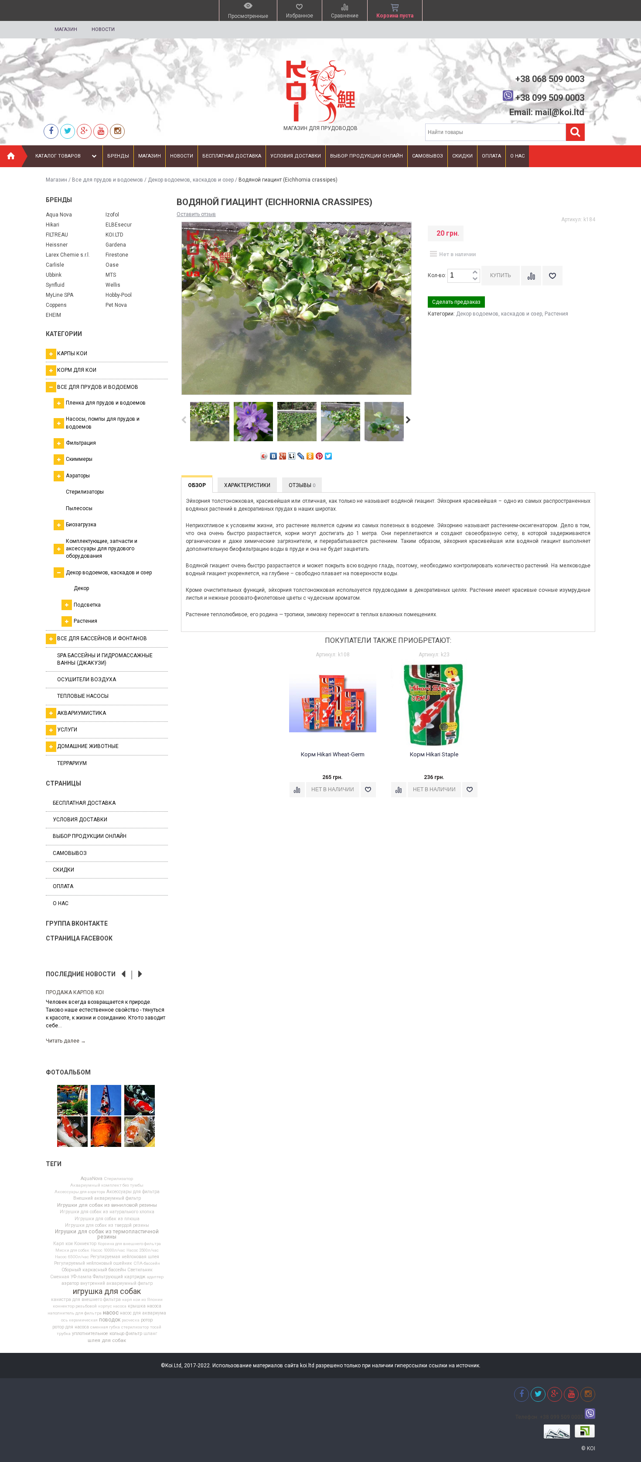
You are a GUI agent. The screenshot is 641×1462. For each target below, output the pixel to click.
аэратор (70, 1283)
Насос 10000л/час (108, 1250)
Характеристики (247, 485)
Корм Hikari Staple (434, 754)
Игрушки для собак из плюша (107, 1219)
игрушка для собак (107, 1291)
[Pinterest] (319, 456)
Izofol (112, 215)
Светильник (140, 1270)
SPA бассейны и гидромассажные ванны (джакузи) (105, 659)
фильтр (134, 1334)
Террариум (72, 763)
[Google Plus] (282, 456)
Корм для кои (76, 370)
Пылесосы (79, 508)
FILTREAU (57, 235)
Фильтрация (81, 443)
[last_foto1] (139, 1132)
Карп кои (63, 1244)
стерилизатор (135, 1327)
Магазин (66, 29)
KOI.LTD (114, 235)
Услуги (67, 730)
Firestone (117, 255)
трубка (64, 1334)
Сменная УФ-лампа (71, 1277)
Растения (85, 621)
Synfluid (55, 285)
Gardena (116, 245)
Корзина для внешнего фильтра (129, 1244)
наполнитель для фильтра (75, 1313)
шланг (150, 1334)
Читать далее (66, 1041)
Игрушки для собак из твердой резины (107, 1225)
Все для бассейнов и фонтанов (102, 638)
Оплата (491, 156)
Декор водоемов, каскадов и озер (191, 180)
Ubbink (53, 275)
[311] (72, 1100)
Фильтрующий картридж (119, 1277)
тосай (155, 1327)
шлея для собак (107, 1340)
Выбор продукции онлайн (366, 156)
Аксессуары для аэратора (80, 1192)
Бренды (118, 156)
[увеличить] (474, 272)
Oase (112, 265)
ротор (147, 1320)
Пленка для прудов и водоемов (106, 403)
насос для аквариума (143, 1313)
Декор (81, 588)
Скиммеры (79, 459)
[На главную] (11, 156)
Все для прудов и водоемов (107, 180)
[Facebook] (51, 131)
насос (111, 1312)
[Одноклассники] (310, 456)
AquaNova (91, 1179)
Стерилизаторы (85, 492)
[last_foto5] (106, 1100)
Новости (103, 29)
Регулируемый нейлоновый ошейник (93, 1263)
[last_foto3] (72, 1132)
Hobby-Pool (119, 295)
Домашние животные (88, 746)
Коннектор (85, 1244)
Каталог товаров (58, 156)
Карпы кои (72, 353)
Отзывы (302, 485)
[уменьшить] (474, 279)
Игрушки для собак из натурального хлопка (107, 1212)
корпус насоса (112, 1306)
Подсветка (87, 605)
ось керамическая (79, 1320)
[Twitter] (68, 131)
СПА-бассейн (146, 1263)
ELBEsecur (119, 225)
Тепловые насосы (83, 696)
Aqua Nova (59, 215)
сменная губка (105, 1327)
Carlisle (55, 265)
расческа (131, 1320)
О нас (517, 156)
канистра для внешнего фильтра (86, 1299)
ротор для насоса (70, 1327)
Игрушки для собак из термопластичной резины (107, 1234)
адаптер (155, 1277)
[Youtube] (101, 131)
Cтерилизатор (118, 1179)
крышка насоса (144, 1306)
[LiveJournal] (301, 456)
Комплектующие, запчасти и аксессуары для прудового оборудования (101, 548)
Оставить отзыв (196, 214)
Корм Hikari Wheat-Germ (333, 754)
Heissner (57, 245)
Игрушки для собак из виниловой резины (107, 1205)
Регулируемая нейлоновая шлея (124, 1257)
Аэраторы (78, 476)
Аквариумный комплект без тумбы (106, 1185)
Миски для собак (72, 1250)
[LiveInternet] (292, 456)
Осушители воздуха (86, 679)
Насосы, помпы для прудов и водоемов (103, 422)
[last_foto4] (106, 1132)
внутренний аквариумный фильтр (116, 1283)
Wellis (113, 285)
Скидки (462, 156)
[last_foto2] (139, 1100)
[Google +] (84, 131)
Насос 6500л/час (72, 1257)
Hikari (52, 225)
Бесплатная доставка (231, 156)
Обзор (197, 485)
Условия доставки (295, 156)
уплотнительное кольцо (98, 1334)
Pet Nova (116, 305)
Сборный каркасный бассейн (93, 1270)
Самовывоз (427, 156)
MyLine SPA (59, 295)
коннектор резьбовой (75, 1306)
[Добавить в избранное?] (552, 275)
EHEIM (53, 315)
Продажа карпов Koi (75, 992)
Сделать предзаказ (456, 302)
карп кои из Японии (142, 1299)
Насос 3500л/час (142, 1250)
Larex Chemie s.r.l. (68, 255)
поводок (109, 1319)
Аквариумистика (81, 713)
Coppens (56, 305)
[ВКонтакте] (273, 456)
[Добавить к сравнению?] (531, 275)
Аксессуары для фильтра (133, 1192)
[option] (107, 1016)
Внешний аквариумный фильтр (107, 1198)
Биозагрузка (81, 525)
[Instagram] (117, 131)
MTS (111, 275)
